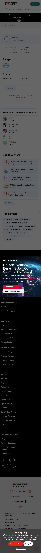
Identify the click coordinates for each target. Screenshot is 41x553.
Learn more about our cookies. (25, 539)
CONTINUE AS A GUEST (13, 291)
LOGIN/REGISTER (11, 287)
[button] (20, 549)
